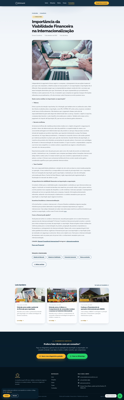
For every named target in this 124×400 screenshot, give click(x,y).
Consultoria (43, 13)
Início (46, 3)
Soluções (52, 3)
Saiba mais (9, 392)
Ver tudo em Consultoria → (102, 285)
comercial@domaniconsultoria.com (89, 377)
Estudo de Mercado (39, 257)
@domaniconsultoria (85, 383)
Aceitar (7, 395)
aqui (65, 211)
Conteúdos (71, 3)
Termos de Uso (73, 396)
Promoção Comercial (70, 257)
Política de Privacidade (64, 396)
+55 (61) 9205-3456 (85, 380)
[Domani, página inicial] (20, 3)
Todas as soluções (85, 257)
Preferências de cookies (82, 396)
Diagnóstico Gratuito (101, 3)
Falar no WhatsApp (78, 356)
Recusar (15, 395)
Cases (64, 3)
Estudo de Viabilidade (54, 257)
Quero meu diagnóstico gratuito (52, 356)
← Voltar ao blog (39, 264)
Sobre (59, 3)
